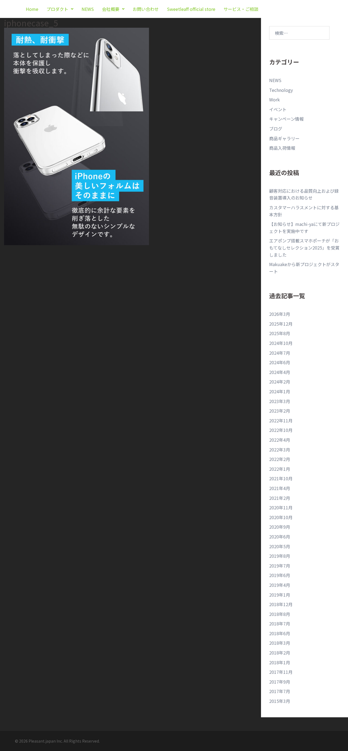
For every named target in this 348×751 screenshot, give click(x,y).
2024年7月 (279, 353)
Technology (281, 90)
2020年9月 (279, 526)
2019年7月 (279, 565)
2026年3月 (279, 314)
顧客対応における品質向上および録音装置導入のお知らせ (304, 194)
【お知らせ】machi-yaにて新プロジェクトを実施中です (304, 227)
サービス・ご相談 (240, 9)
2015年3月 (279, 701)
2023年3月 (279, 401)
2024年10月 (281, 343)
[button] (59, 9)
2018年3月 (279, 643)
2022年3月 (279, 449)
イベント (278, 109)
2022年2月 (279, 459)
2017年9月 (279, 681)
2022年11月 (281, 420)
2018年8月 (279, 614)
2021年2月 (279, 498)
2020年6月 (279, 536)
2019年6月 (279, 575)
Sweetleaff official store (191, 9)
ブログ (275, 128)
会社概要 (110, 9)
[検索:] (299, 33)
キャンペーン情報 (286, 119)
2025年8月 (279, 333)
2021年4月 (279, 488)
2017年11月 (281, 672)
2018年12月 (281, 604)
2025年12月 (281, 323)
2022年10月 (281, 430)
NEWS (88, 9)
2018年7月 (279, 623)
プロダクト (57, 9)
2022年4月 (279, 440)
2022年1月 (279, 469)
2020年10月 (281, 517)
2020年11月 (281, 507)
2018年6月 (279, 633)
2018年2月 (279, 652)
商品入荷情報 (282, 148)
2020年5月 (279, 546)
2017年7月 (279, 691)
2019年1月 (279, 594)
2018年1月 (279, 662)
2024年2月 (279, 381)
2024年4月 (279, 372)
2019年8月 (279, 556)
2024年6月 (279, 362)
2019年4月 (279, 585)
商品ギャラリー (284, 138)
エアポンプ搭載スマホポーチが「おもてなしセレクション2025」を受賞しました (304, 247)
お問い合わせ (146, 9)
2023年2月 (279, 410)
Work (274, 99)
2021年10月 (281, 478)
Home (32, 9)
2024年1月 (279, 391)
